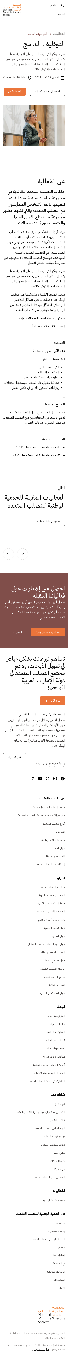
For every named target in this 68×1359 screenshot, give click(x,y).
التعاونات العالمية (56, 1032)
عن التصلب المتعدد (51, 799)
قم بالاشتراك (15, 757)
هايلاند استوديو (40, 1349)
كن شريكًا (59, 1169)
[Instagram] (55, 778)
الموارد (60, 878)
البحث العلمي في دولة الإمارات (49, 1073)
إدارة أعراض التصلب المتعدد (50, 864)
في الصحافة (59, 1263)
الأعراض (60, 832)
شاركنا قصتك (57, 1161)
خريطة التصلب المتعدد (52, 969)
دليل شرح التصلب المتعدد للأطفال (46, 944)
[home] (12, 10)
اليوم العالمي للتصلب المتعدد (49, 1128)
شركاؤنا (61, 1247)
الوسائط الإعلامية (55, 1272)
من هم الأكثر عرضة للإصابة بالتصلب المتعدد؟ (41, 815)
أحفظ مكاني (14, 91)
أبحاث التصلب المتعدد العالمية (49, 1065)
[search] (62, 5)
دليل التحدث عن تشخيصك (50, 993)
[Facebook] (62, 778)
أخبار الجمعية (59, 1255)
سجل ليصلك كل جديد (48, 632)
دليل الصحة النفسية (54, 928)
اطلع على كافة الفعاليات (47, 521)
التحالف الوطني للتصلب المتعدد (48, 1239)
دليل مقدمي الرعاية (55, 960)
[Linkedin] (32, 778)
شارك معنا (57, 1095)
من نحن (60, 1223)
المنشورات (59, 1280)
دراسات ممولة (57, 1024)
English (52, 5)
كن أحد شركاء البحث (54, 1040)
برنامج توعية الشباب (54, 1136)
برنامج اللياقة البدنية (54, 977)
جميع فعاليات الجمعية (54, 1200)
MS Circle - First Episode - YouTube (40, 447)
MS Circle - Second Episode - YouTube (38, 456)
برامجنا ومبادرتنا (56, 1231)
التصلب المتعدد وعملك (53, 952)
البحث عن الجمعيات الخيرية (52, 895)
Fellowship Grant (55, 1048)
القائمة (61, 14)
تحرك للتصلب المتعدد (53, 1145)
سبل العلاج (59, 848)
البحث (61, 1007)
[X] (47, 778)
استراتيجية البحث (56, 1016)
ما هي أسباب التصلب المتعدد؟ (49, 807)
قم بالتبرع (60, 1104)
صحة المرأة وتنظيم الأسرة (51, 903)
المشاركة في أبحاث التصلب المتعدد (46, 1081)
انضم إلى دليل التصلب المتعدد (49, 1177)
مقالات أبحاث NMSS (54, 1056)
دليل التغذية (58, 936)
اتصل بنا (17, 632)
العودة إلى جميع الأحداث (47, 91)
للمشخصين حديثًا (55, 856)
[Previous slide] (22, 554)
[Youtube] (40, 778)
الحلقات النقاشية (56, 1120)
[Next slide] (8, 554)
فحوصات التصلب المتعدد (51, 840)
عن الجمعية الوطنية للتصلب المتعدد (40, 1214)
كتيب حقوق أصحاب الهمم (51, 920)
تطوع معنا (59, 1153)
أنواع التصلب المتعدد (54, 824)
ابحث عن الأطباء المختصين (50, 911)
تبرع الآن (55, 700)
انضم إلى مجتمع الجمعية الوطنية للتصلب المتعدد (40, 1112)
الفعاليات (59, 34)
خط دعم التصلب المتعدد (52, 887)
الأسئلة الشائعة (57, 985)
